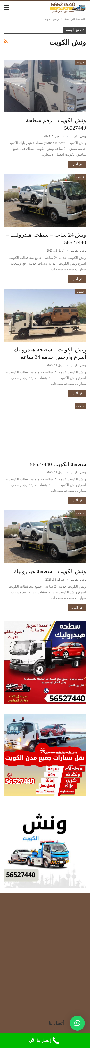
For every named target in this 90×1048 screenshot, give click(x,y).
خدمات (80, 62)
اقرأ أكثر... (77, 164)
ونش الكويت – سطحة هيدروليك (50, 571)
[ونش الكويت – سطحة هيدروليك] (45, 536)
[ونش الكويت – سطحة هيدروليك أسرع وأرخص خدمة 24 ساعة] (45, 315)
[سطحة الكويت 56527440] (45, 429)
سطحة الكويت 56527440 (58, 464)
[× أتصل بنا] (77, 1023)
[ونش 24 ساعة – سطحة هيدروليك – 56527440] (45, 200)
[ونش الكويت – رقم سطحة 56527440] (45, 86)
